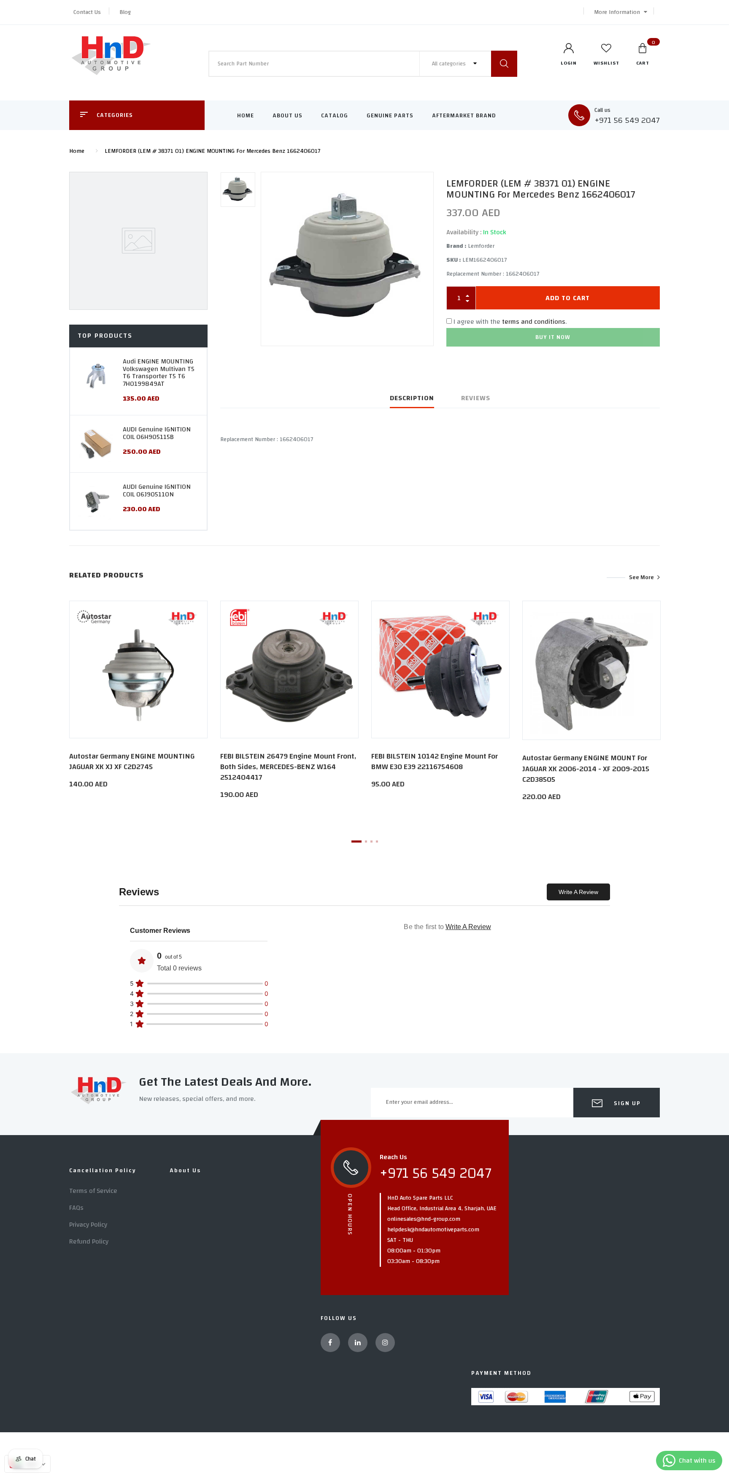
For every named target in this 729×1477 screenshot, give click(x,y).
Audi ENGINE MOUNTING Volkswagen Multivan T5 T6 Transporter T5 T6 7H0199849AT (158, 372)
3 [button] (371, 841)
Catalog (334, 115)
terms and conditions (533, 321)
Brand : (456, 246)
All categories (449, 63)
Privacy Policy (88, 1224)
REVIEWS (475, 398)
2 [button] (366, 841)
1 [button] (356, 841)
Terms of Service (93, 1190)
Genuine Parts (390, 115)
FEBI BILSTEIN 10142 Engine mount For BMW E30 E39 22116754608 (434, 761)
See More (641, 577)
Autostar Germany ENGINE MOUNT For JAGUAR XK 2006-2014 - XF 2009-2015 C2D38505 (585, 768)
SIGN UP (626, 1103)
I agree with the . (510, 321)
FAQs (76, 1207)
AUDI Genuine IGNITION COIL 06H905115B (157, 433)
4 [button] (377, 841)
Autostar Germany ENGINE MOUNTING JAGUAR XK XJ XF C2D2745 (131, 761)
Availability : (463, 232)
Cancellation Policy (102, 1170)
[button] (618, 12)
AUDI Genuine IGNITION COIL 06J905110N (157, 490)
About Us (287, 115)
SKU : (453, 260)
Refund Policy (88, 1241)
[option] (347, 259)
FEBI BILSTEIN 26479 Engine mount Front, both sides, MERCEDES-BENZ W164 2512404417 (288, 766)
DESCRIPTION (412, 398)
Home (245, 115)
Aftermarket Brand (464, 115)
